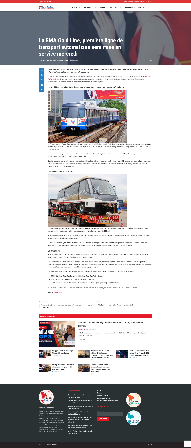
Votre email (101, 411)
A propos (136, 1)
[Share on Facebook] (41, 70)
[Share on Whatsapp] (41, 75)
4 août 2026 (56, 371)
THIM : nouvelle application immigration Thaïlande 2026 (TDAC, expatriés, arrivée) (140, 353)
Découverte (114, 7)
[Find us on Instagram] (148, 445)
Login (150, 1)
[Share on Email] (41, 84)
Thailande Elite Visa (103, 398)
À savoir (141, 7)
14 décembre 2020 (44, 60)
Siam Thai (82, 329)
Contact (130, 1)
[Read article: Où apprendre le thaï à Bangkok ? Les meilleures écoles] (45, 354)
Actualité (76, 7)
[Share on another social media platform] (41, 89)
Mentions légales (102, 395)
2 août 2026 (95, 374)
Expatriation (128, 7)
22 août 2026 (90, 329)
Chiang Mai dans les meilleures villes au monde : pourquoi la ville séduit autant (63, 367)
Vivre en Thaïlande (52, 444)
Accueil (125, 1)
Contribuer (142, 1)
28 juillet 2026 (96, 360)
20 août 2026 (57, 355)
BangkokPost (58, 292)
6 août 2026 (134, 357)
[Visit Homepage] (46, 7)
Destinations (89, 7)
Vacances (102, 7)
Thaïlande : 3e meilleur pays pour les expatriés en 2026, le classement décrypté (80, 420)
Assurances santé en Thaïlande (107, 401)
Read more (83, 339)
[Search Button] (151, 7)
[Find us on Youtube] (151, 445)
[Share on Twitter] (41, 80)
